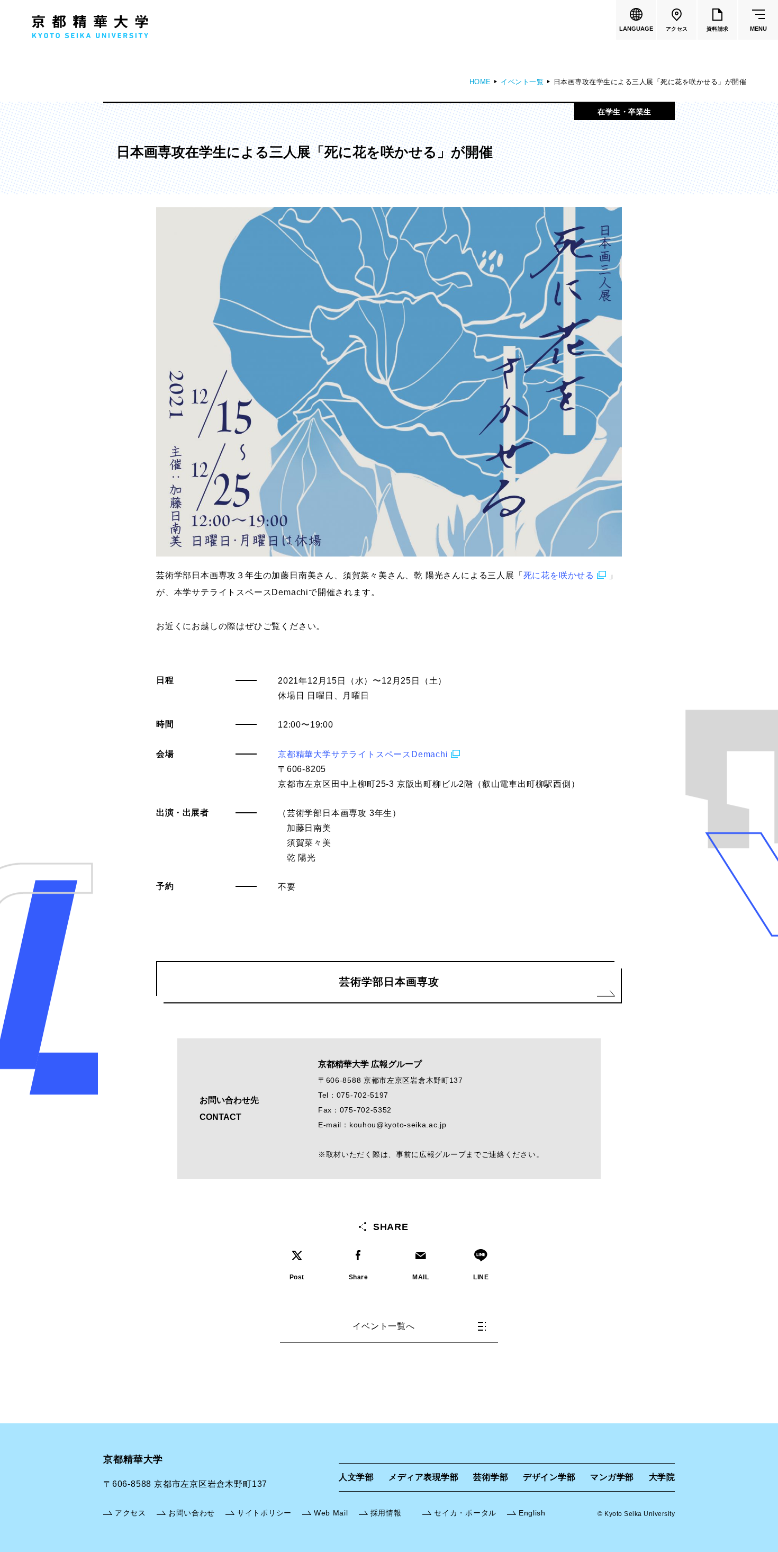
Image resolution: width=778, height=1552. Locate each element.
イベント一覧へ (383, 1326)
